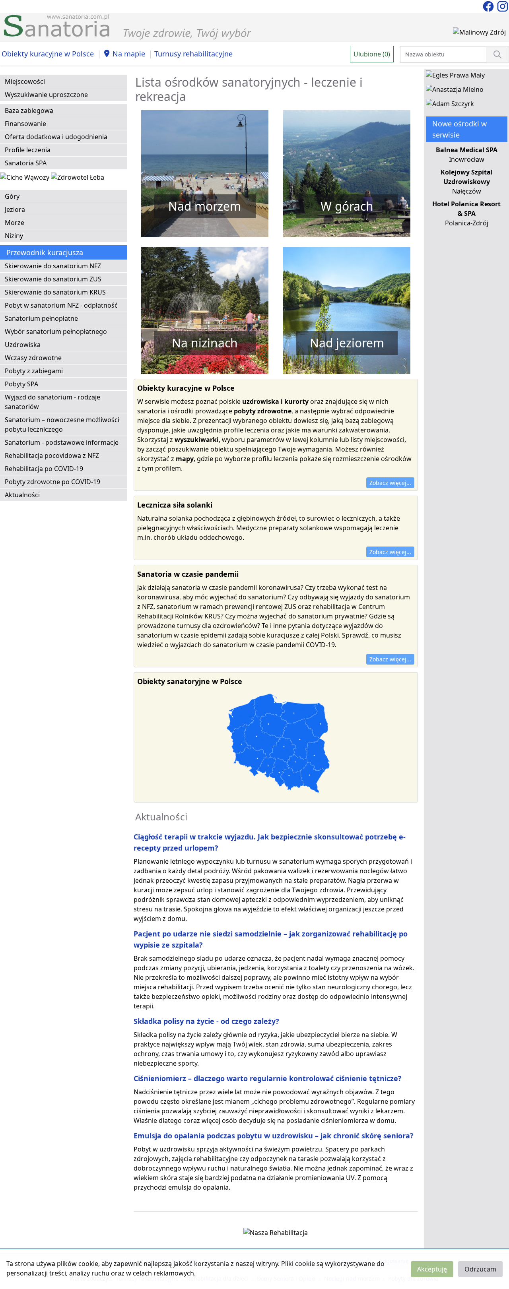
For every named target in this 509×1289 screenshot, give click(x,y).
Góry (12, 196)
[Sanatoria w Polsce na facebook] (489, 5)
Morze (14, 222)
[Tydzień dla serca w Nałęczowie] (25, 178)
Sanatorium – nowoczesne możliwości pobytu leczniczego (62, 424)
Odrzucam (480, 1269)
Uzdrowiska (23, 344)
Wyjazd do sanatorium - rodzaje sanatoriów (52, 402)
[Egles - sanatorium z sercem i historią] (455, 76)
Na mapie (129, 53)
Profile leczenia (28, 149)
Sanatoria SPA (26, 163)
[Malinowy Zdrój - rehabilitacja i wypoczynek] (479, 33)
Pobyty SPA (21, 384)
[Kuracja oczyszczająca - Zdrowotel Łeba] (77, 178)
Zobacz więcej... (390, 483)
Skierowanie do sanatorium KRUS (55, 292)
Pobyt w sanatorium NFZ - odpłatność (61, 305)
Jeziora (15, 209)
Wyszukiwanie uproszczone (46, 94)
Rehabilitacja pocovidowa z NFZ (52, 455)
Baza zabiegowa (29, 110)
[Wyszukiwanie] (497, 54)
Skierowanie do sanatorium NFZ (53, 266)
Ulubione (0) (372, 54)
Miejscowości (25, 81)
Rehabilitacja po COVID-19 (44, 468)
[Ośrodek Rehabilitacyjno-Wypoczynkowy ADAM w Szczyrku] (450, 105)
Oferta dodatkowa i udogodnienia (56, 136)
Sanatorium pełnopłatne (41, 318)
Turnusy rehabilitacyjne (193, 53)
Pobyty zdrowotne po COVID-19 (52, 481)
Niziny (14, 235)
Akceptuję (432, 1269)
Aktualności (22, 494)
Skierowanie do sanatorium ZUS (53, 279)
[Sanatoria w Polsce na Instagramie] (502, 5)
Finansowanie (25, 123)
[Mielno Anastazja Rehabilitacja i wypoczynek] (455, 91)
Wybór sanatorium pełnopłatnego (56, 331)
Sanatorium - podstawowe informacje (62, 442)
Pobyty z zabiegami (34, 370)
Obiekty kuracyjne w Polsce (48, 53)
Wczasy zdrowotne (33, 357)
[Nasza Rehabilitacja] (275, 1234)
